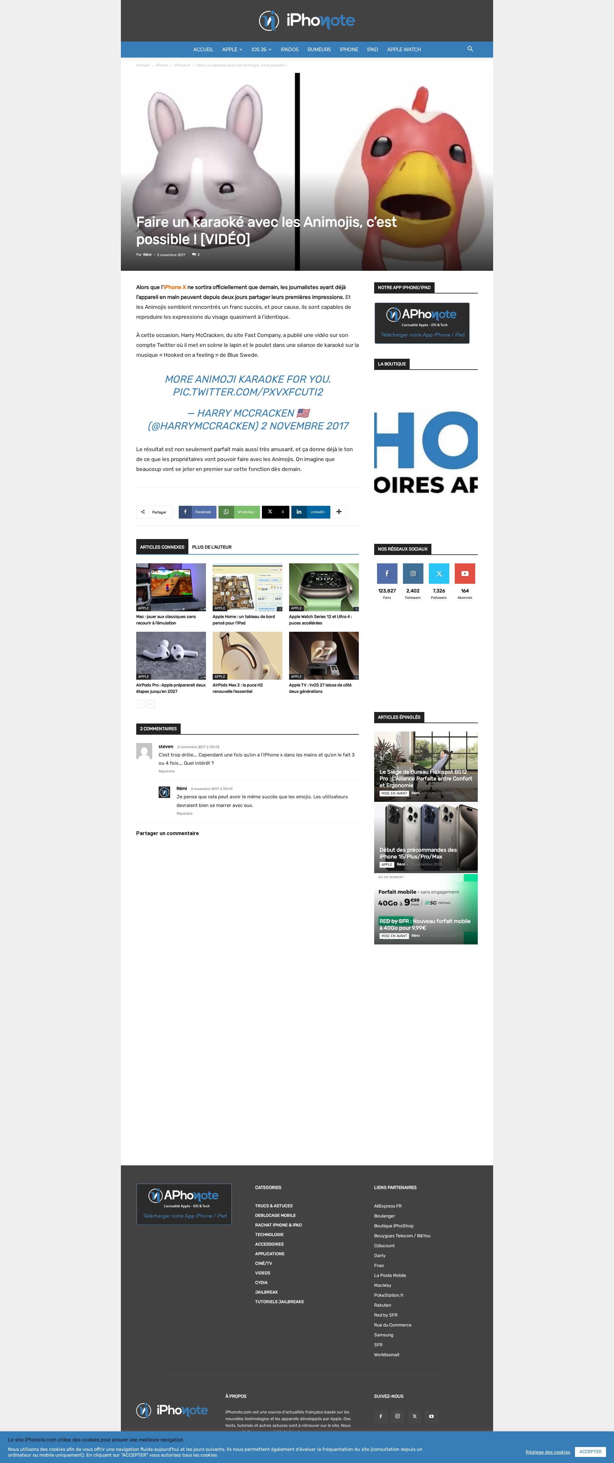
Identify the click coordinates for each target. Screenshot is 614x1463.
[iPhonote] (307, 21)
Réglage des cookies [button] (548, 1452)
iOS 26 (259, 49)
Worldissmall (386, 1354)
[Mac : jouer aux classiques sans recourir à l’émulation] (171, 587)
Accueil (203, 49)
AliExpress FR (388, 1206)
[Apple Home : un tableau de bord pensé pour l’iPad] (247, 587)
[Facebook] (380, 1417)
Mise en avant (394, 793)
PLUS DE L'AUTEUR (212, 547)
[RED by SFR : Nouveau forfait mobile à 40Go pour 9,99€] (426, 909)
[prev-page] (140, 704)
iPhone (349, 49)
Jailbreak (266, 1292)
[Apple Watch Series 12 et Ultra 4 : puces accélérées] (324, 587)
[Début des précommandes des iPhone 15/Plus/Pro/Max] (426, 838)
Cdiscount (384, 1245)
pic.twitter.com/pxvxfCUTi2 (247, 392)
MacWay (382, 1285)
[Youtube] (431, 1417)
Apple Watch (404, 49)
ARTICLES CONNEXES (162, 547)
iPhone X (182, 65)
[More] (339, 512)
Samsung (383, 1335)
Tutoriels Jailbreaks (279, 1301)
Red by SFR (386, 1315)
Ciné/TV (263, 1263)
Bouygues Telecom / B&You (402, 1236)
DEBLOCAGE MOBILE (275, 1215)
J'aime (387, 566)
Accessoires (269, 1244)
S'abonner (464, 566)
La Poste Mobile (390, 1275)
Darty (380, 1255)
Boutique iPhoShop (393, 1226)
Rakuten (382, 1305)
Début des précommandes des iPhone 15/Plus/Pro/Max (418, 853)
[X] (414, 1417)
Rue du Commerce (393, 1325)
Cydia (261, 1282)
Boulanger (384, 1216)
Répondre (167, 771)
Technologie (269, 1234)
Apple (229, 49)
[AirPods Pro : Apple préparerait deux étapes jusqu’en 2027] (171, 656)
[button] (470, 50)
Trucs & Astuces (274, 1205)
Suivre (413, 566)
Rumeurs (319, 49)
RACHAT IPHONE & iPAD (278, 1225)
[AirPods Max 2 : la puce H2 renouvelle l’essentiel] (247, 656)
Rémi (147, 255)
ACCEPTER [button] (590, 1451)
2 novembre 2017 (304, 426)
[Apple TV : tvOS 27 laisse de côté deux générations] (324, 656)
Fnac (379, 1265)
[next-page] (150, 704)
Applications (269, 1253)
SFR (378, 1345)
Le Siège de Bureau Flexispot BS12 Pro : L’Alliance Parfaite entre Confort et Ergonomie (426, 778)
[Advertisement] (426, 660)
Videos (262, 1273)
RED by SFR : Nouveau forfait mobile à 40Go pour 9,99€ (425, 924)
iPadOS (290, 49)
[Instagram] (397, 1416)
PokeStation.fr (389, 1295)
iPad (372, 49)
